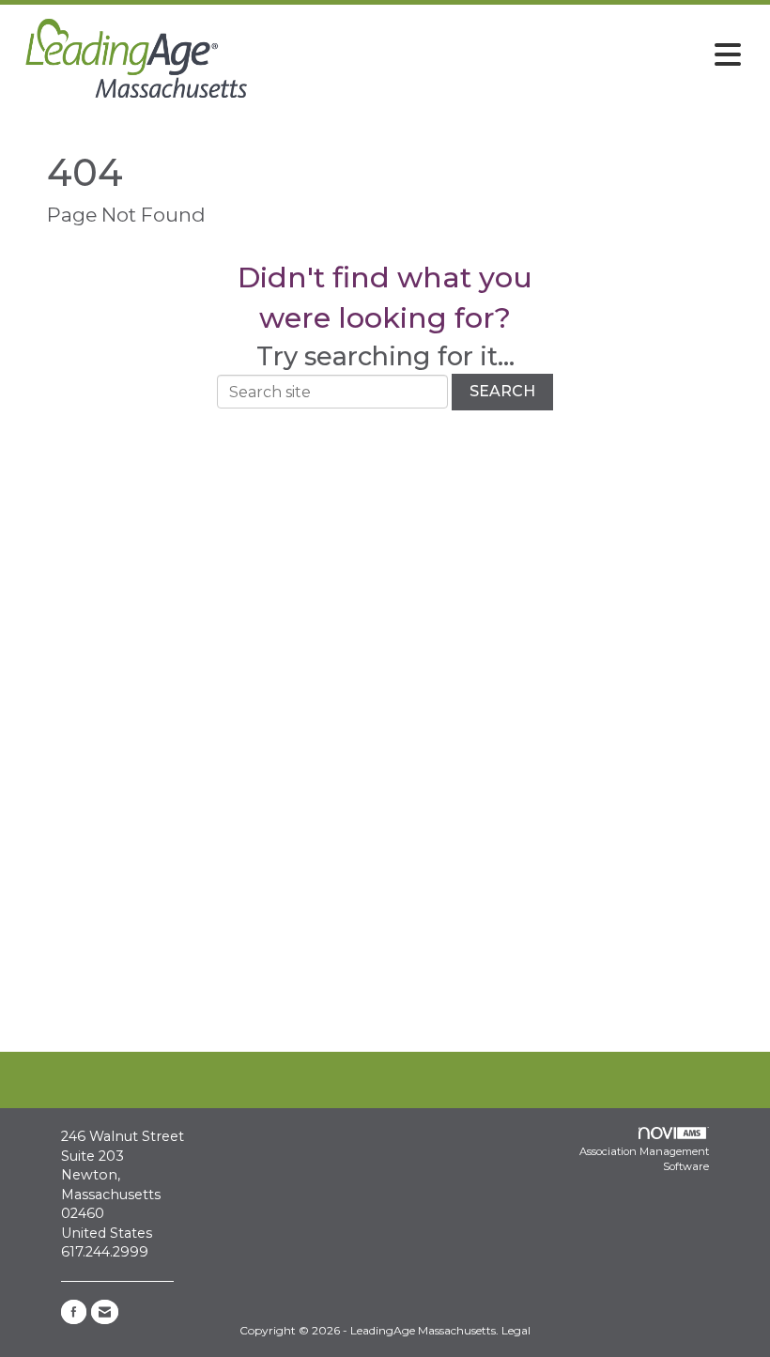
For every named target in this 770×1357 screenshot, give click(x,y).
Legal (516, 1330)
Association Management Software (644, 1159)
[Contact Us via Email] (104, 1312)
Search (502, 391)
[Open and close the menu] (505, 55)
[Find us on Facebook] (73, 1312)
